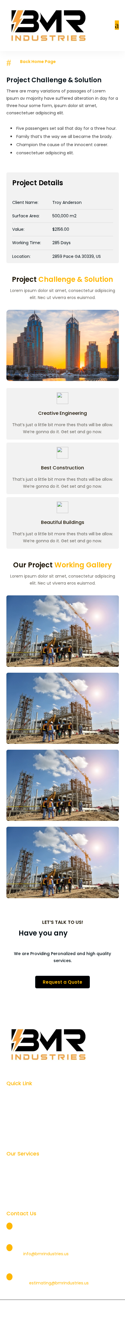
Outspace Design (87, 1319)
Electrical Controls (28, 1176)
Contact (19, 1137)
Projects (18, 1116)
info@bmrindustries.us (46, 1254)
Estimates (26, 1269)
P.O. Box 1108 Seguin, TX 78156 (44, 1225)
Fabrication (21, 1187)
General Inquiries (34, 1239)
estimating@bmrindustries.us (59, 1283)
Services (18, 1106)
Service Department (31, 1197)
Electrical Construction (33, 1166)
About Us (19, 1127)
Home (16, 1095)
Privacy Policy (34, 1319)
